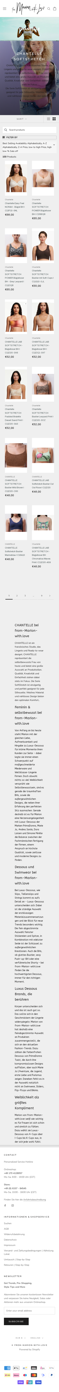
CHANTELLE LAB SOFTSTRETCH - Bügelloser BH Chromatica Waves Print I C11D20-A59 (41, 555)
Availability (21, 143)
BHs (17, 795)
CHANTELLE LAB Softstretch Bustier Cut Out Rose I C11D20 (43, 484)
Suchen (7, 1223)
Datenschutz (10, 1239)
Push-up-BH (22, 959)
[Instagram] (12, 1205)
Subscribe (16, 1321)
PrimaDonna (29, 825)
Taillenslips (27, 894)
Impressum (9, 1245)
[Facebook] (5, 1205)
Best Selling (9, 143)
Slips (17, 894)
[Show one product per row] (48, 118)
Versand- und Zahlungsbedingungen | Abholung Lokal (28, 1252)
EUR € (19, 1338)
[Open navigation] (4, 8)
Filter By (12, 137)
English (35, 1338)
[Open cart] (54, 8)
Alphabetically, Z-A (12, 147)
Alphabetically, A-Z (37, 143)
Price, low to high (31, 147)
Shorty (34, 962)
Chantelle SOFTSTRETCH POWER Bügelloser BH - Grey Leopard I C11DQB (14, 278)
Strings (18, 897)
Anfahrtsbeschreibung (34, 1199)
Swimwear (29, 1086)
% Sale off (12, 151)
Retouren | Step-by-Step (16, 1265)
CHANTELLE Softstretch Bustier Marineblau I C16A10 (15, 551)
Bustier (31, 955)
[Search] (48, 8)
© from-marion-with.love (29, 1345)
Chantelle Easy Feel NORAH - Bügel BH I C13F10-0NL (15, 207)
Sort (21, 119)
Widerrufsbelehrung (14, 1234)
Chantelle (9, 199)
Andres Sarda (26, 829)
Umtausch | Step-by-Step (17, 1259)
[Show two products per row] (54, 118)
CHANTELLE (10, 477)
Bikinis (34, 1090)
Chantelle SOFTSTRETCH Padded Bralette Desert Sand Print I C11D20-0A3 (14, 416)
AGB (6, 1228)
